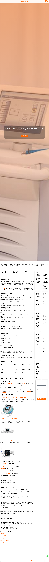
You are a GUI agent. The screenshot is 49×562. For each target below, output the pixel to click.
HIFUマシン (2, 538)
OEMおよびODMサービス (9, 389)
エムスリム (2, 470)
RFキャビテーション (4, 466)
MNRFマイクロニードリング (6, 473)
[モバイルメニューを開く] (1, 1)
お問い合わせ (3, 542)
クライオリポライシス (4, 463)
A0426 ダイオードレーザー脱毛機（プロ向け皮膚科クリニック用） (45, 369)
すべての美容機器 (3, 535)
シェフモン (4, 288)
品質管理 (29, 391)
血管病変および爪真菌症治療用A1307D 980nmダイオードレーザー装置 (38, 320)
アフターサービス (3, 392)
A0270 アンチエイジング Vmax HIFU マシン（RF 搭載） (13, 397)
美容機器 (23, 383)
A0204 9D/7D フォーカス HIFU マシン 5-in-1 (11, 418)
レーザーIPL (2, 468)
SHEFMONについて (4, 533)
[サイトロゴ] (24, 1)
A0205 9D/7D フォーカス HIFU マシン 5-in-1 (11, 440)
